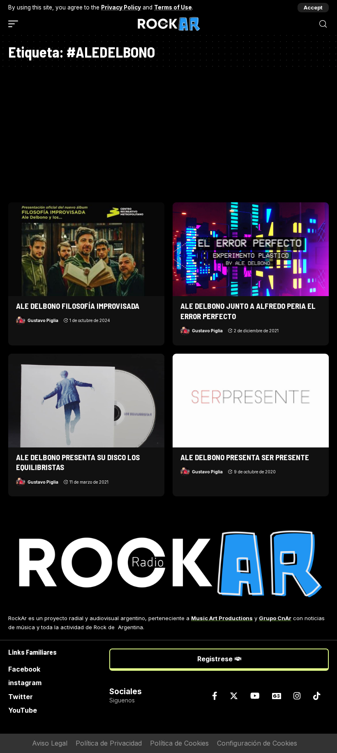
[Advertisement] (168, 132)
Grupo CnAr (275, 618)
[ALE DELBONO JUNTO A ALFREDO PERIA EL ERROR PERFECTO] (251, 249)
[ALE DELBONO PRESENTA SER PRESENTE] (251, 400)
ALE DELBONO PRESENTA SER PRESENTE (244, 457)
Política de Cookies (179, 743)
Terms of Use (173, 7)
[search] (323, 24)
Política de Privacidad (109, 743)
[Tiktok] (317, 695)
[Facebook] (215, 695)
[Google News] (276, 695)
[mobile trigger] (15, 24)
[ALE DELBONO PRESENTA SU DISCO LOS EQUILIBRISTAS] (86, 400)
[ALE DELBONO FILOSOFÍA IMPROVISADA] (86, 249)
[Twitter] (234, 695)
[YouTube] (255, 695)
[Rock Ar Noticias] (168, 23)
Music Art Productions (222, 618)
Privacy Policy (121, 7)
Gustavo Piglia (43, 320)
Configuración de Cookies (257, 743)
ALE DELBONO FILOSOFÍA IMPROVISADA (77, 305)
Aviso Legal (49, 743)
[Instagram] (297, 695)
